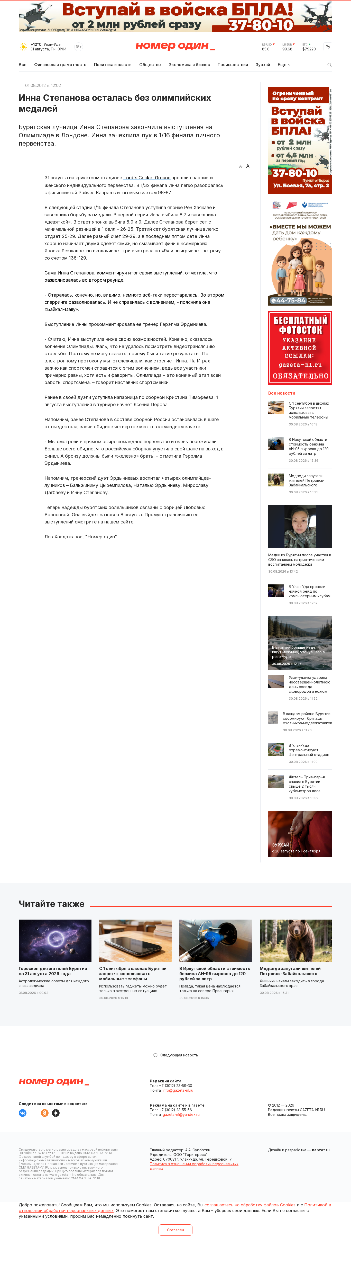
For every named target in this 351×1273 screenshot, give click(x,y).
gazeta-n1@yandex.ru (181, 1114)
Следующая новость (179, 1055)
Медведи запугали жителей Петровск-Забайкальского (290, 971)
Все (22, 64)
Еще (282, 64)
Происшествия (233, 64)
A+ (249, 166)
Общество (150, 64)
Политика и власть (113, 64)
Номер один (175, 47)
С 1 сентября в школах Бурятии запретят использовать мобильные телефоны (133, 973)
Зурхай (263, 64)
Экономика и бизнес (189, 64)
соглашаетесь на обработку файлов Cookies (250, 1204)
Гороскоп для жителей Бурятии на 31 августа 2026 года (53, 971)
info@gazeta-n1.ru (178, 1090)
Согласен (175, 1230)
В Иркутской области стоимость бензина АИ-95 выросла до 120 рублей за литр (214, 973)
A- (241, 166)
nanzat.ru (321, 1150)
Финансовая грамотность (60, 64)
